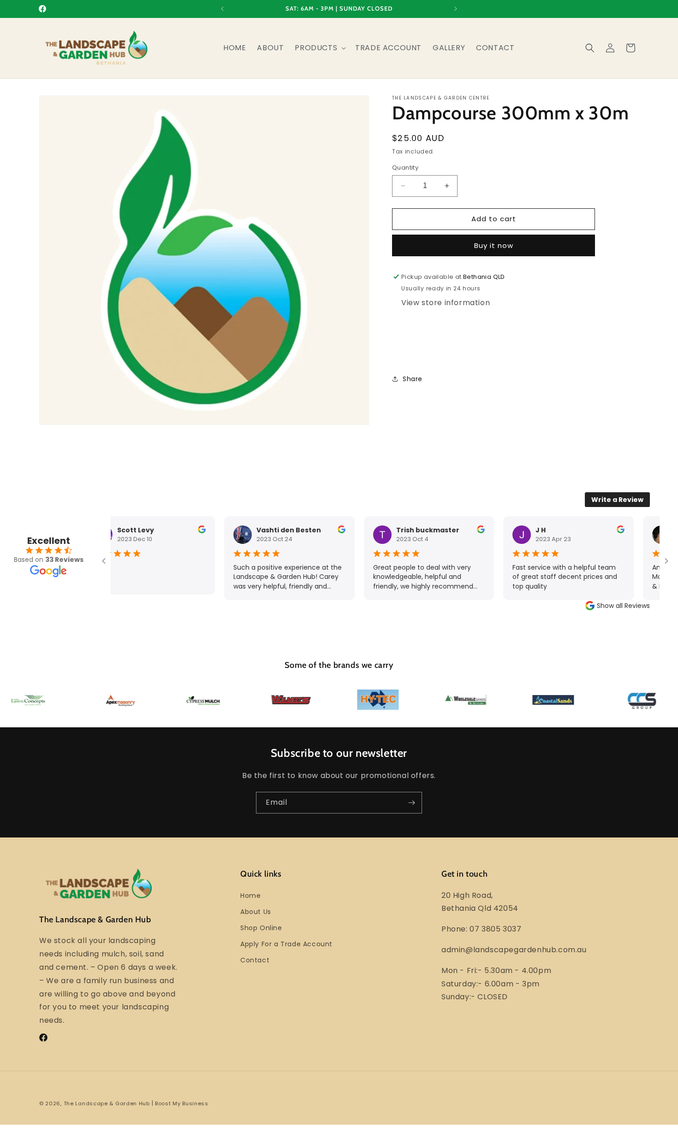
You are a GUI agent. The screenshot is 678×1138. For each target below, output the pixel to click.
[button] (319, 48)
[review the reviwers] (194, 531)
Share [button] (412, 378)
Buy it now (493, 245)
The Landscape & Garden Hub (107, 1103)
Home (250, 895)
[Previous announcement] (222, 9)
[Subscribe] (411, 803)
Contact (254, 960)
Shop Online (261, 927)
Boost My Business (181, 1103)
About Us (255, 911)
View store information (445, 302)
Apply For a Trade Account (286, 944)
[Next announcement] (456, 9)
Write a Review (617, 499)
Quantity (405, 167)
